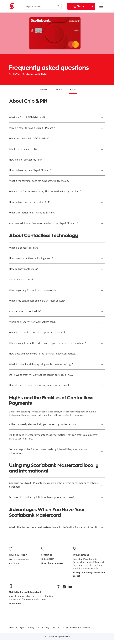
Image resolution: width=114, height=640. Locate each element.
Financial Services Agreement (77, 627)
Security (13, 627)
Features (43, 89)
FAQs (72, 89)
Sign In (80, 6)
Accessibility (43, 627)
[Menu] (101, 6)
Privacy (31, 627)
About (59, 89)
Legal (21, 627)
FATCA (56, 627)
